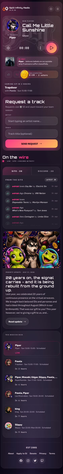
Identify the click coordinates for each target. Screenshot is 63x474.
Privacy (42, 453)
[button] (31, 62)
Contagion (29, 216)
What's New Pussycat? (22, 210)
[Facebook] (21, 460)
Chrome (27, 193)
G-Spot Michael (19, 225)
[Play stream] (51, 48)
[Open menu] (57, 9)
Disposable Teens (20, 202)
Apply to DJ (21, 453)
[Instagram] (28, 460)
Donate (33, 453)
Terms (52, 453)
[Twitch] (42, 460)
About (11, 453)
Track (8, 127)
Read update (15, 321)
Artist (8, 115)
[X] (35, 460)
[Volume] (8, 48)
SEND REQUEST (29, 143)
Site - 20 (17, 171)
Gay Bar (28, 186)
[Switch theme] (51, 9)
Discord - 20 (46, 171)
